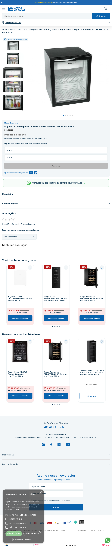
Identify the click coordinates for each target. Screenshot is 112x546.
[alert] (23, 516)
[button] (52, 326)
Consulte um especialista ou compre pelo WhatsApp (57, 183)
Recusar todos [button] (32, 534)
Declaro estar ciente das (51, 500)
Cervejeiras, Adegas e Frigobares (42, 29)
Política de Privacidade (61, 500)
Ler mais (16, 509)
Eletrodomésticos (17, 29)
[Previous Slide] (2, 2)
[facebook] (31, 172)
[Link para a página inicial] (4, 29)
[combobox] (56, 16)
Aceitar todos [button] (14, 534)
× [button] (41, 492)
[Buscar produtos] (101, 16)
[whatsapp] (35, 172)
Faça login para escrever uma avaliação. (20, 230)
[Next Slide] (111, 2)
